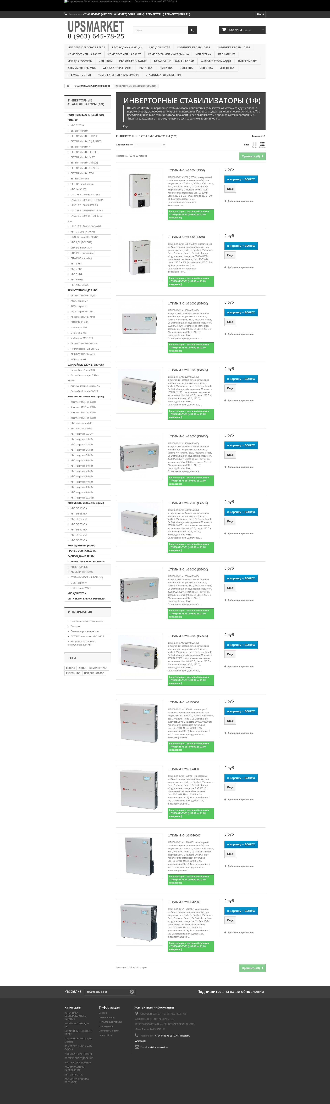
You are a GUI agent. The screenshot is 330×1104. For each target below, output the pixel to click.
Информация (80, 612)
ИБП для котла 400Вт (81, 423)
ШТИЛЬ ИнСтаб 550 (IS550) (186, 237)
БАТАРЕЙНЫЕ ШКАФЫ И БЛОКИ (174, 61)
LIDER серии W (78, 582)
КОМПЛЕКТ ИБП (98, 668)
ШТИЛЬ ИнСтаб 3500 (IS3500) (188, 636)
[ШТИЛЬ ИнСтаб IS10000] (139, 855)
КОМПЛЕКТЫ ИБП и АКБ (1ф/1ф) (168, 54)
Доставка (75, 626)
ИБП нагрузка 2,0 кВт (81, 455)
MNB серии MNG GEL (81, 338)
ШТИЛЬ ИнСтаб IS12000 (184, 902)
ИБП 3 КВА (186, 68)
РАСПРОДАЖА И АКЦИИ (127, 47)
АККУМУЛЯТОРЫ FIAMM (83, 343)
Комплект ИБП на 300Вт (124, 54)
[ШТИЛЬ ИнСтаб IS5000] (139, 722)
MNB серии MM (78, 327)
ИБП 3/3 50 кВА (78, 535)
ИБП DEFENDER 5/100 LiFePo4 (86, 47)
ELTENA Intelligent (79, 178)
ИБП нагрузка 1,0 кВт (81, 439)
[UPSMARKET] (96, 29)
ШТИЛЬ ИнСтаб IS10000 (184, 835)
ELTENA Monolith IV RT (82, 157)
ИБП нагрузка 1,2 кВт (81, 444)
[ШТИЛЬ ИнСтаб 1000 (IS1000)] (139, 323)
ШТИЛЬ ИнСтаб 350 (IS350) (186, 170)
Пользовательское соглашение (86, 621)
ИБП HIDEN (105, 61)
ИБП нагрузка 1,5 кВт (81, 450)
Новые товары (107, 1017)
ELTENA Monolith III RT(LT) (84, 152)
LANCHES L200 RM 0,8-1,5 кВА (86, 210)
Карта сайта (105, 1035)
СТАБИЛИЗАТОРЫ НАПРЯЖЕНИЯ (86, 561)
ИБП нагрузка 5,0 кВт (81, 471)
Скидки (103, 1013)
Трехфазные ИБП (79, 74)
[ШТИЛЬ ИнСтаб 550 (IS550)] (139, 257)
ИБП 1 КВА (145, 68)
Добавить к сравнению (241, 201)
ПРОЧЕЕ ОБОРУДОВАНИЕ (82, 551)
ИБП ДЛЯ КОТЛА (159, 47)
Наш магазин (106, 1026)
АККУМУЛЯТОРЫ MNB (82, 68)
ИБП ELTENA (203, 54)
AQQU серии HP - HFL (82, 311)
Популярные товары (110, 1022)
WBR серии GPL (79, 359)
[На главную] (68, 86)
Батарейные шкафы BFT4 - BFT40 (83, 378)
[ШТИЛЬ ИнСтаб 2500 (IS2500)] (139, 523)
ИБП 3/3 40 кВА (78, 529)
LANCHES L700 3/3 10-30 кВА (85, 226)
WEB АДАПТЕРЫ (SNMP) (117, 68)
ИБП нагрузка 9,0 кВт (81, 492)
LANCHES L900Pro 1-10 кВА (85, 194)
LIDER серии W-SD (80, 588)
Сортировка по (124, 144)
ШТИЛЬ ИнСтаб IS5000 (183, 702)
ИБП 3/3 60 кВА (78, 540)
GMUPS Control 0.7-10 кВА (84, 237)
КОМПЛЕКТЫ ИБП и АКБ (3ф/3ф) (118, 74)
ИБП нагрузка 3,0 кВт (81, 460)
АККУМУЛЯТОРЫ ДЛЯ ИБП (82, 290)
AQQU (82, 668)
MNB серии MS (78, 333)
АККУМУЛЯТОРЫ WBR (82, 354)
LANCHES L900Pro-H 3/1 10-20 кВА (85, 218)
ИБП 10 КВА (227, 68)
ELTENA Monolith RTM (82, 173)
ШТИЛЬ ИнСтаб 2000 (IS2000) (188, 436)
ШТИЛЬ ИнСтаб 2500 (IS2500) (188, 503)
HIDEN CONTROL (79, 285)
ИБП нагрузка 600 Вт (81, 434)
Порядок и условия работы (84, 631)
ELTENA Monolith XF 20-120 (84, 168)
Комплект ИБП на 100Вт (193, 47)
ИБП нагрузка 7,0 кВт (81, 481)
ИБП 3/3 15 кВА (78, 513)
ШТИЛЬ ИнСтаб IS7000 (183, 769)
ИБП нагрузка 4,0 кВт (81, 466)
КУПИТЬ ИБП (73, 673)
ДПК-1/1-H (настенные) (82, 253)
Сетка (254, 147)
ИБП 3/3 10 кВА (78, 508)
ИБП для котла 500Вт (81, 428)
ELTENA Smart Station (82, 184)
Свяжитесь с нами (109, 1030)
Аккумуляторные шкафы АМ (85, 386)
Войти (260, 14)
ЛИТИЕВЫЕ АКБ (247, 61)
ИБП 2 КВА (166, 68)
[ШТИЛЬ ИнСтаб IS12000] (139, 922)
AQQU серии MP (79, 301)
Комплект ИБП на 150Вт (233, 47)
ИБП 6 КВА (206, 68)
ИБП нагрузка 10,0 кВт (82, 497)
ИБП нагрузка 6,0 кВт (81, 476)
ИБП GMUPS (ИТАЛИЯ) (133, 61)
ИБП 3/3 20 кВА (78, 519)
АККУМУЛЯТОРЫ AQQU (216, 61)
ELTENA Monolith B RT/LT (83, 136)
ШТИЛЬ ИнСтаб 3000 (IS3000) (188, 569)
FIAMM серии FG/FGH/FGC (84, 349)
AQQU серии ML (79, 306)
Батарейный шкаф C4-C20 (84, 391)
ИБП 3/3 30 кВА (78, 524)
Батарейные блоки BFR (82, 370)
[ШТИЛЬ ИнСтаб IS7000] (139, 789)
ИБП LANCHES (226, 54)
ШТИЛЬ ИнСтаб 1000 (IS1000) (188, 303)
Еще (125, 126)
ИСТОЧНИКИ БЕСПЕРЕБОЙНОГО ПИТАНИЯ (86, 117)
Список (262, 147)
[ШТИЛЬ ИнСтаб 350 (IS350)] (139, 190)
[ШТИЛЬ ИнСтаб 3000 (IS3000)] (139, 589)
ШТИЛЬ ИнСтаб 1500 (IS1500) (188, 370)
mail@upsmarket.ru (158, 1047)
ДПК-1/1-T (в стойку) (81, 258)
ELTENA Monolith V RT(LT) (84, 162)
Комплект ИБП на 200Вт (84, 54)
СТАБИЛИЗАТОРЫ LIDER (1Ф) (164, 74)
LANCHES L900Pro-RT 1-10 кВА (86, 200)
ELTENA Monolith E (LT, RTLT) (85, 141)
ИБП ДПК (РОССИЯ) (80, 61)
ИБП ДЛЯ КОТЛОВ (94, 673)
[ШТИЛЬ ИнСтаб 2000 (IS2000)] (139, 456)
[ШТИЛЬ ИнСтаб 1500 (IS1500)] (139, 390)
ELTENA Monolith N (80, 146)
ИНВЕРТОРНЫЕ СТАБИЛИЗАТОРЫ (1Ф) (80, 569)
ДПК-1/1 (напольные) (81, 247)
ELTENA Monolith (79, 130)
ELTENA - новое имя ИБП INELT (87, 636)
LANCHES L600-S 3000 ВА (84, 205)
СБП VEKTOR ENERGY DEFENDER (86, 598)
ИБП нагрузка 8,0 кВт (81, 487)
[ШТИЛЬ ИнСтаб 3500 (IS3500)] (139, 656)
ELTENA (70, 668)
